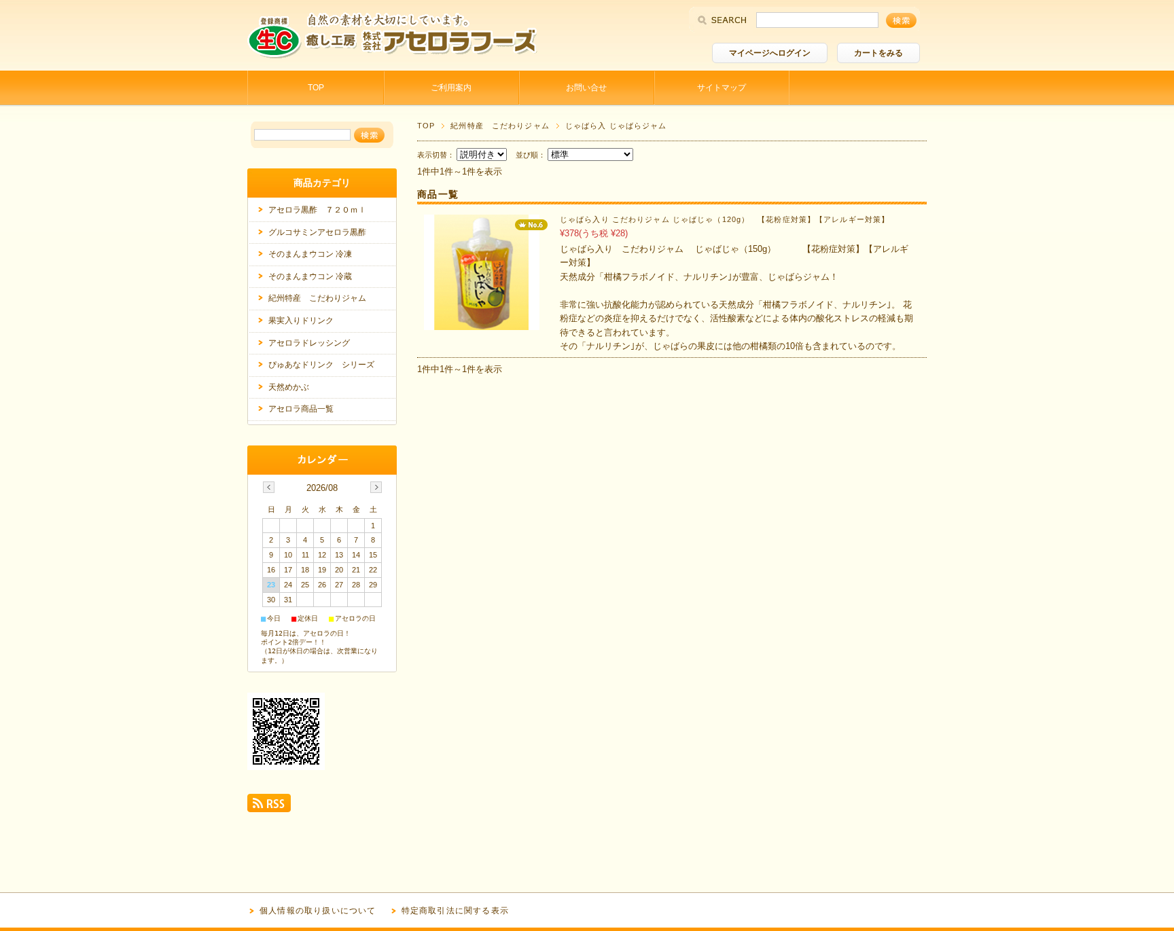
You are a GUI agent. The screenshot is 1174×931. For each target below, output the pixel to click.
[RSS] (269, 807)
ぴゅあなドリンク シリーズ (321, 364)
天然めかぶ (288, 387)
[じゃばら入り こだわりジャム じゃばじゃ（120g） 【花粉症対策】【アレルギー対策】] (481, 323)
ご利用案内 (451, 87)
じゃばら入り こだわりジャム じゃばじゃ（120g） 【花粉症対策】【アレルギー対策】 (724, 219)
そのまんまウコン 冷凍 (310, 254)
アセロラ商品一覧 (301, 409)
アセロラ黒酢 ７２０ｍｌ (317, 210)
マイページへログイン (770, 53)
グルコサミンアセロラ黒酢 (317, 232)
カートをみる (878, 53)
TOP (316, 87)
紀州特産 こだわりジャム (499, 126)
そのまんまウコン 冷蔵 (310, 276)
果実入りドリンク (301, 320)
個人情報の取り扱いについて (318, 910)
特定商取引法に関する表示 (455, 910)
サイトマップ (721, 87)
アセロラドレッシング (309, 343)
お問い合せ (586, 87)
